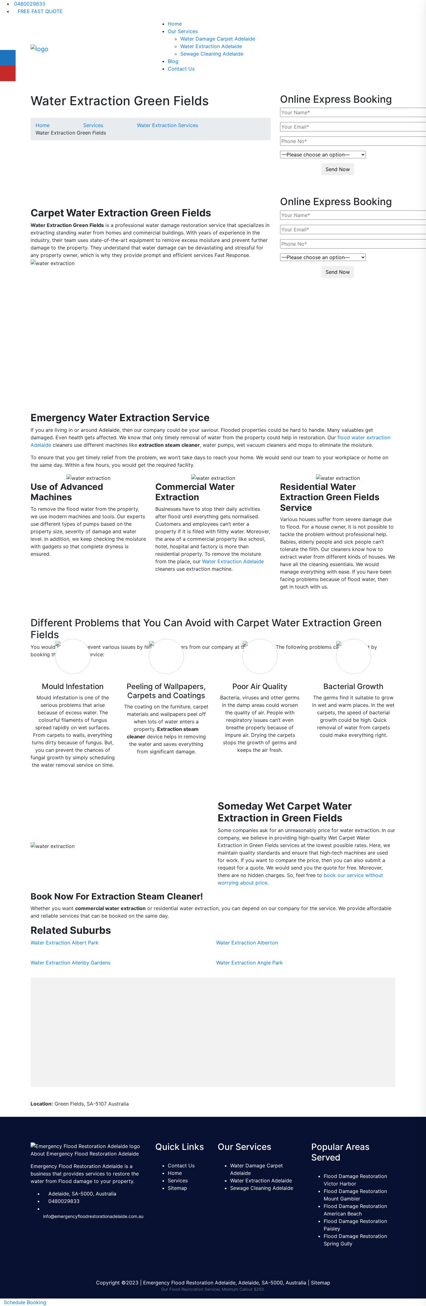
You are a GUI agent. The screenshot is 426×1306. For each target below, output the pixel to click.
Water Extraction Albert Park (65, 942)
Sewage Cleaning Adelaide (211, 54)
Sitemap (177, 1188)
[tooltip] (8, 58)
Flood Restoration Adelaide (101, 310)
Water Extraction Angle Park (249, 962)
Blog (173, 61)
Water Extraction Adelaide (211, 46)
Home (175, 24)
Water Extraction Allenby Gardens (70, 962)
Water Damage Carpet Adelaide (217, 39)
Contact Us (181, 69)
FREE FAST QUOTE (39, 11)
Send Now (338, 169)
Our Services (183, 31)
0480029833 (28, 4)
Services (178, 1180)
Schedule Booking (25, 1302)
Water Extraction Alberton (247, 942)
